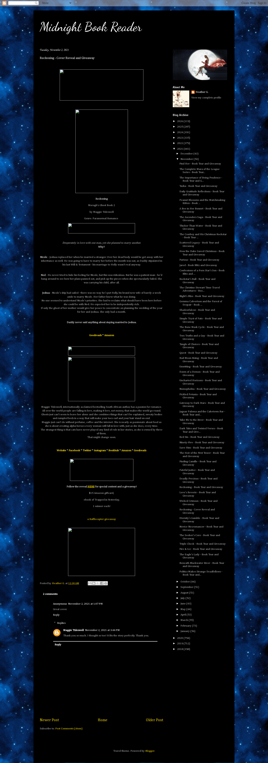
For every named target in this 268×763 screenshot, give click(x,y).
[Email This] (90, 583)
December (186, 153)
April (183, 614)
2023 (180, 137)
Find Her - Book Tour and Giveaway (200, 163)
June (183, 603)
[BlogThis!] (94, 583)
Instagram (100, 450)
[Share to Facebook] (102, 583)
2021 (180, 149)
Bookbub (113, 450)
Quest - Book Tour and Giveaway (198, 353)
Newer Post (49, 720)
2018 (180, 649)
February (186, 625)
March (184, 620)
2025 (180, 126)
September (187, 587)
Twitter (87, 450)
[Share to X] (98, 583)
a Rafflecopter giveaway (101, 519)
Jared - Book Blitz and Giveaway (198, 265)
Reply (56, 615)
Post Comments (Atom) (68, 728)
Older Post (154, 720)
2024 (180, 132)
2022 (180, 143)
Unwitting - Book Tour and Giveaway (200, 366)
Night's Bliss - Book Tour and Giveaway (201, 296)
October (185, 581)
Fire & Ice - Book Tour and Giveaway (200, 549)
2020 (180, 638)
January (185, 631)
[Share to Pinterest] (106, 583)
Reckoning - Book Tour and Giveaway (201, 487)
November (187, 159)
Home (102, 720)
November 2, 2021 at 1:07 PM (85, 604)
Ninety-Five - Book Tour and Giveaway (201, 442)
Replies (61, 623)
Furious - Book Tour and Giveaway (199, 260)
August (184, 592)
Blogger (149, 751)
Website (61, 450)
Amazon (109, 335)
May (183, 609)
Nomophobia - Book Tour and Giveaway (202, 389)
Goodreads (95, 335)
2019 (180, 643)
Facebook (74, 450)
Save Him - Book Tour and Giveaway (200, 447)
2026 (180, 121)
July (183, 598)
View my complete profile (206, 97)
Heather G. (202, 92)
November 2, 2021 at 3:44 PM (102, 630)
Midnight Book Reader (91, 26)
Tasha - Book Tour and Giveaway (198, 186)
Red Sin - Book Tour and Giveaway (199, 437)
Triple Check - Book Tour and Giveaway (202, 544)
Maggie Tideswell (73, 630)
